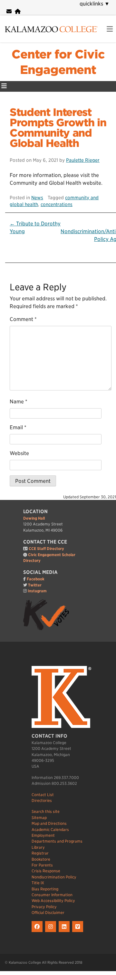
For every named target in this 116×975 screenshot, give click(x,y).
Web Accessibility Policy (53, 900)
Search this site (46, 811)
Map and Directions (49, 823)
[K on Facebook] (38, 932)
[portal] (18, 11)
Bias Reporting (45, 889)
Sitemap (39, 817)
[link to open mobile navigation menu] (109, 29)
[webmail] (9, 11)
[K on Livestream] (78, 932)
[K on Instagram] (52, 932)
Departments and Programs (57, 841)
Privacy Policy (44, 906)
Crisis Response (46, 870)
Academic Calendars (50, 829)
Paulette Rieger (83, 160)
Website (19, 453)
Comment (23, 319)
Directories (42, 800)
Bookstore (41, 859)
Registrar (40, 853)
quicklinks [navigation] (95, 4)
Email (18, 427)
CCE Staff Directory (46, 548)
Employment (43, 835)
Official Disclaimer (48, 912)
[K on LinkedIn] (65, 932)
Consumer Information (52, 894)
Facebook (35, 578)
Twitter (35, 585)
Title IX (38, 882)
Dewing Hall (34, 518)
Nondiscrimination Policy (54, 877)
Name (18, 402)
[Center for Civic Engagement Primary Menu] (4, 86)
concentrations (56, 204)
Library (38, 847)
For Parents (42, 865)
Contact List (43, 794)
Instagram (37, 590)
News (37, 197)
